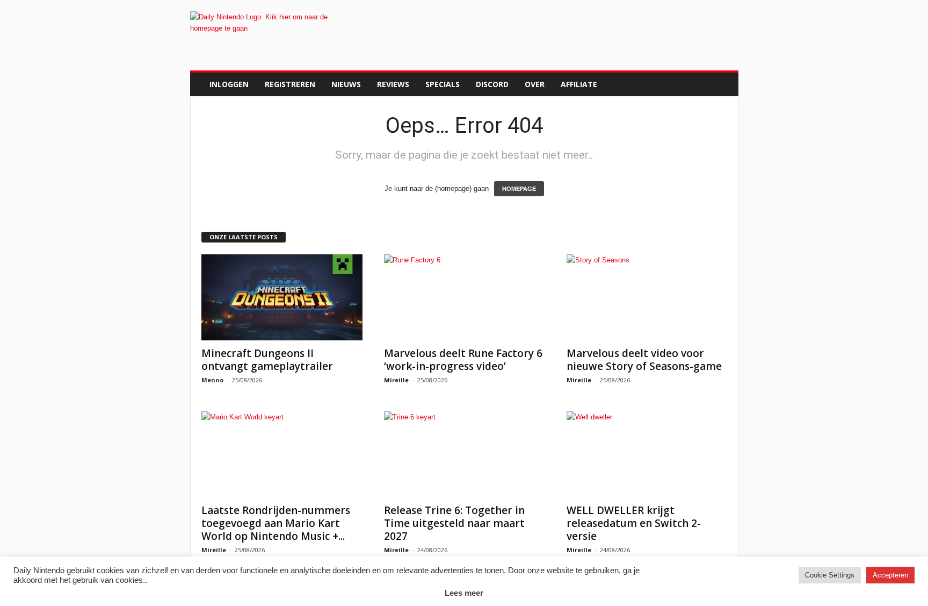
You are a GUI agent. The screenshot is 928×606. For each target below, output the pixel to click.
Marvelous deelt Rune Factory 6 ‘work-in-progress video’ (463, 359)
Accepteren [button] (890, 575)
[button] (722, 84)
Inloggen (229, 84)
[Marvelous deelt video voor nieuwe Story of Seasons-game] (647, 297)
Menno (212, 380)
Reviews (393, 84)
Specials (442, 84)
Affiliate (579, 84)
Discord (492, 84)
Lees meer (464, 592)
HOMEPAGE (519, 189)
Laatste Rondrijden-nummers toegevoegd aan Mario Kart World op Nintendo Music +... (275, 523)
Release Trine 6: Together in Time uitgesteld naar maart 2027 (454, 523)
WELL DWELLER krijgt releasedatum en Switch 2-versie (634, 523)
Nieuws (346, 84)
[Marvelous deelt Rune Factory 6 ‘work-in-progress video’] (464, 297)
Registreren (290, 84)
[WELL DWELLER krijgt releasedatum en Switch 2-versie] (647, 454)
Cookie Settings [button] (829, 575)
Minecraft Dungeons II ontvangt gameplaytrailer (267, 359)
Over (535, 84)
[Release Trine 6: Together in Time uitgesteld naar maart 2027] (464, 454)
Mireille (396, 380)
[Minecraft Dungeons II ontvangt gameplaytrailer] (282, 297)
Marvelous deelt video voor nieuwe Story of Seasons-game (644, 359)
